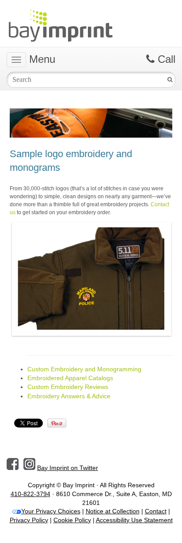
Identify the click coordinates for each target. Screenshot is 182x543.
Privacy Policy (29, 520)
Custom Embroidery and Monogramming (84, 369)
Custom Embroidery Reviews (67, 386)
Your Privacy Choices (50, 511)
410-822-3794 (30, 493)
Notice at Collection (113, 511)
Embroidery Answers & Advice (68, 396)
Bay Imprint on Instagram (29, 464)
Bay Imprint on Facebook (13, 464)
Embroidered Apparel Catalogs (70, 377)
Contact (156, 511)
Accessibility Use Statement (134, 520)
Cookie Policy (72, 520)
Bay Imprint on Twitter (67, 467)
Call (165, 59)
